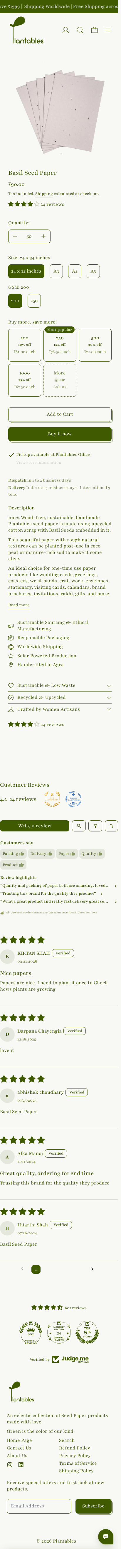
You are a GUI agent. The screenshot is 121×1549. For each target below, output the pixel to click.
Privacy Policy (75, 1455)
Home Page (19, 1440)
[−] (15, 236)
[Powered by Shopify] (66, 30)
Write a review (34, 826)
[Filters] (95, 825)
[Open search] (79, 825)
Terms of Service (78, 1463)
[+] (44, 236)
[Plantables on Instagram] (10, 1465)
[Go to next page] (94, 1269)
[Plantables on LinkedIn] (21, 1465)
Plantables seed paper (33, 524)
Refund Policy (74, 1448)
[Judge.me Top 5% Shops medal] (87, 1332)
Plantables (64, 1541)
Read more (19, 605)
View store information (38, 462)
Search (67, 1440)
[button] (80, 30)
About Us (17, 1455)
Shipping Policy (76, 1471)
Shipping (44, 193)
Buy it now (60, 434)
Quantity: (19, 223)
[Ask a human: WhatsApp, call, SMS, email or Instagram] (105, 1536)
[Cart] (94, 30)
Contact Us (19, 1448)
